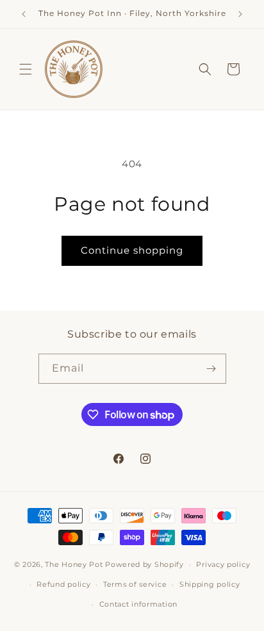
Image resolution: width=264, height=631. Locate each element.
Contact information (138, 604)
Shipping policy (209, 584)
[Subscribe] (211, 369)
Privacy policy (223, 564)
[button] (26, 69)
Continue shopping (132, 250)
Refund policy (63, 584)
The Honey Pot (75, 564)
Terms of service (135, 584)
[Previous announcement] (24, 14)
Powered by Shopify (144, 564)
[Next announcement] (240, 14)
